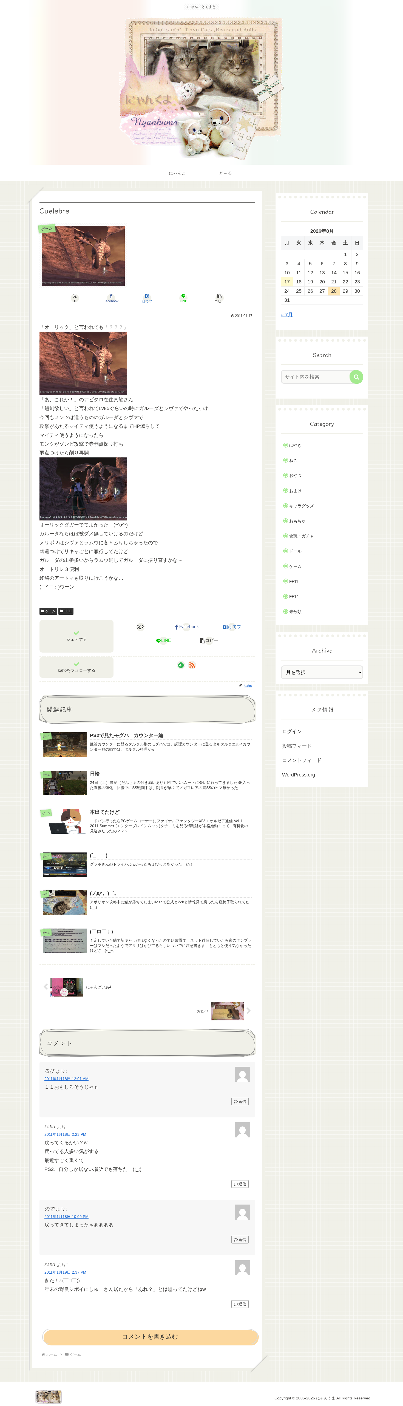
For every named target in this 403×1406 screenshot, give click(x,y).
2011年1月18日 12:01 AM (66, 1079)
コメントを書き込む (150, 1336)
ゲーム (50, 611)
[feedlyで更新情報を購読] (181, 664)
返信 (242, 1101)
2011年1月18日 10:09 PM (66, 1216)
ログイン (292, 731)
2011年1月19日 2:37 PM (65, 1272)
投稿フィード (297, 746)
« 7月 (287, 314)
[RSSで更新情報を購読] (192, 664)
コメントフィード (302, 760)
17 (287, 281)
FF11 (68, 611)
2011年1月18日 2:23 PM (65, 1134)
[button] (219, 298)
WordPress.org (298, 775)
